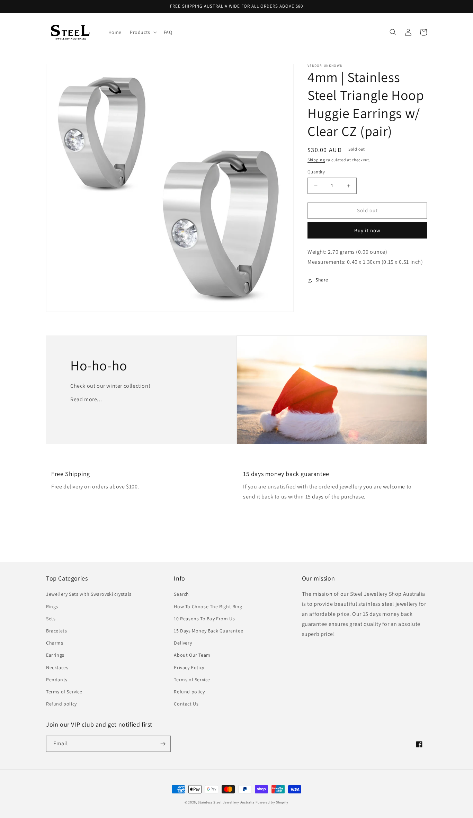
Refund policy (61, 704)
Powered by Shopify (272, 802)
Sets (50, 618)
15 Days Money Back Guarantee (208, 631)
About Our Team (192, 655)
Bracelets (56, 631)
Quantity (316, 172)
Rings (52, 606)
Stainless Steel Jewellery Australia (226, 802)
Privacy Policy (189, 667)
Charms (54, 643)
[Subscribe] (162, 744)
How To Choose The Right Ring (208, 606)
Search (181, 594)
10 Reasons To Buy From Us (204, 618)
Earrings (55, 655)
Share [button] (321, 280)
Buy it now (367, 230)
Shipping (316, 159)
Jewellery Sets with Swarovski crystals (89, 594)
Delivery (183, 643)
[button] (143, 32)
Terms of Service (64, 692)
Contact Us (186, 704)
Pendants (57, 679)
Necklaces (57, 667)
